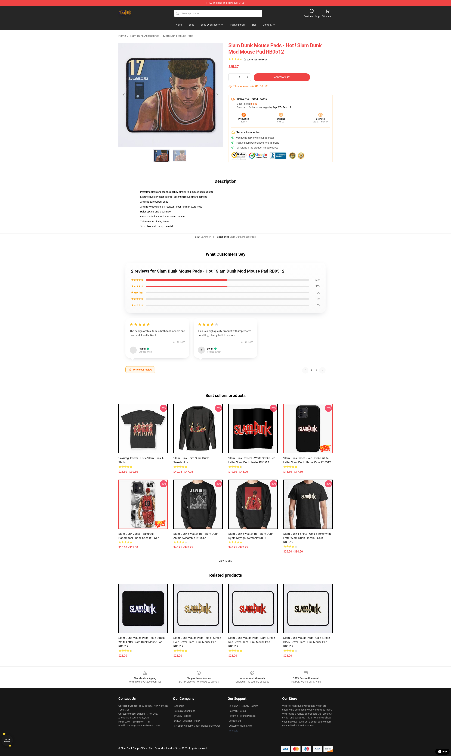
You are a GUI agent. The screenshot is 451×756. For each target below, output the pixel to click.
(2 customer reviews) (255, 59)
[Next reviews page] (322, 370)
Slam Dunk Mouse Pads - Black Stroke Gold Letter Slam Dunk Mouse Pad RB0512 (197, 642)
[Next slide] (217, 95)
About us (179, 706)
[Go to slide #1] (161, 155)
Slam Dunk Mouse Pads (178, 36)
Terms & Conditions (184, 710)
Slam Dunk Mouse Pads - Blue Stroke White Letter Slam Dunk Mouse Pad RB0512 (141, 642)
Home (122, 36)
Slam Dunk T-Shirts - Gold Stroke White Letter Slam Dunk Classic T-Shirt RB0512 (307, 538)
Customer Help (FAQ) (240, 725)
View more (225, 561)
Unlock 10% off (7, 740)
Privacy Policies (182, 715)
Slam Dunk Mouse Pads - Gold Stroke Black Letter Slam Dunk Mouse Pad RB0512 (306, 642)
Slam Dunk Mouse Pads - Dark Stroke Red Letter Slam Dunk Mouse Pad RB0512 (251, 642)
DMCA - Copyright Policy (187, 720)
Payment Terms (237, 710)
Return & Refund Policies (242, 715)
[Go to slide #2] (179, 155)
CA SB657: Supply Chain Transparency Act (197, 725)
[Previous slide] (124, 95)
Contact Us (235, 720)
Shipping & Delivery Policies (243, 706)
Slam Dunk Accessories (144, 36)
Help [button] (445, 751)
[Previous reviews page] (305, 370)
